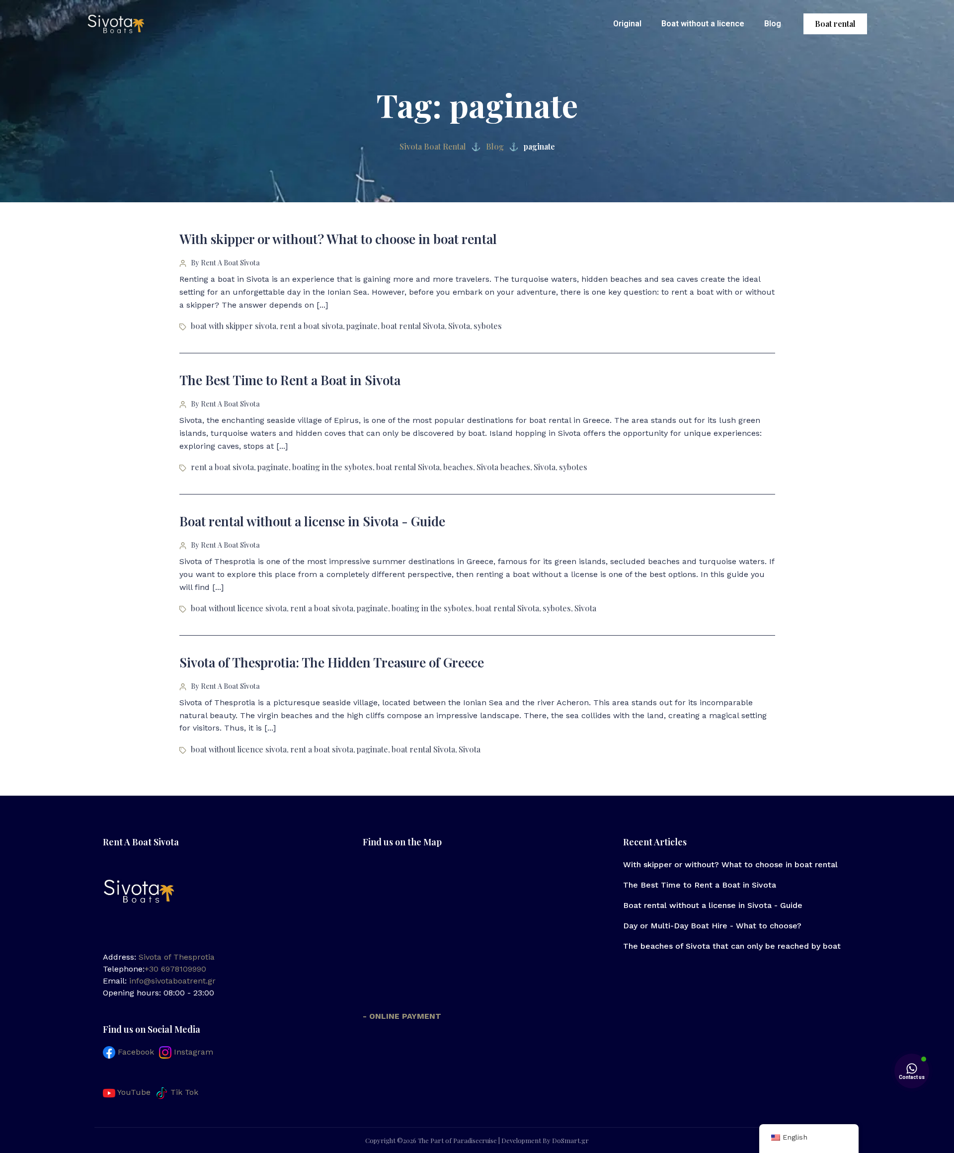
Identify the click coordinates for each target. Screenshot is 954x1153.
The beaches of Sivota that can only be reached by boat (732, 946)
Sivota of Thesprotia (177, 957)
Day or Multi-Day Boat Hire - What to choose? (712, 925)
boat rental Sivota (413, 326)
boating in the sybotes (332, 467)
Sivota (459, 326)
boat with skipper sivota (233, 326)
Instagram (192, 1052)
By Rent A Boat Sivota (225, 262)
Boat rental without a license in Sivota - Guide (312, 521)
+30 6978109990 (175, 969)
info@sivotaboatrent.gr (172, 981)
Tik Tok (183, 1092)
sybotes (488, 326)
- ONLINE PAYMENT (402, 1016)
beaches (458, 467)
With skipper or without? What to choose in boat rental (338, 238)
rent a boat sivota (311, 326)
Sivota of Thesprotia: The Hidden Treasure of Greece (331, 662)
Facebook (134, 1052)
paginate (362, 326)
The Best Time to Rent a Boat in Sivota (289, 380)
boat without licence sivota (239, 608)
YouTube (133, 1092)
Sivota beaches (503, 467)
